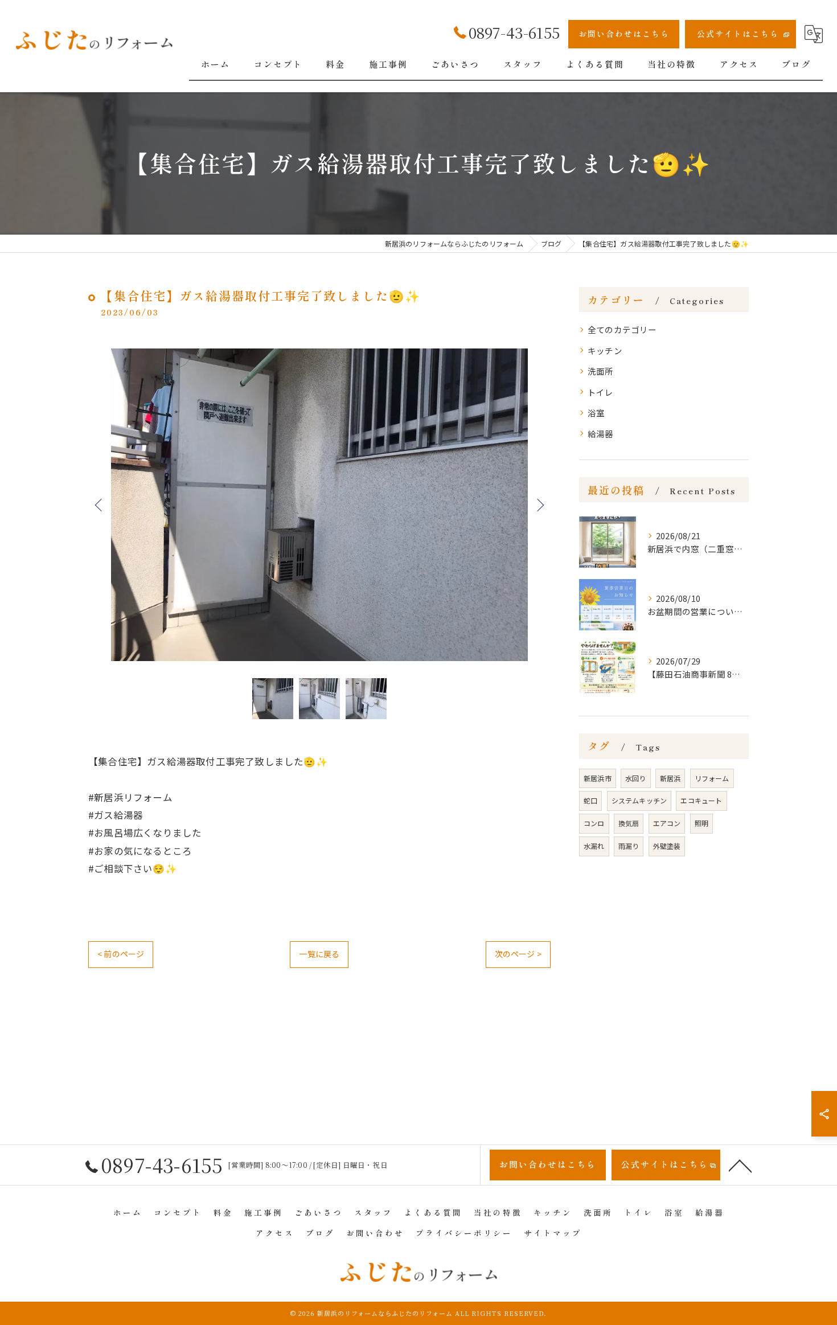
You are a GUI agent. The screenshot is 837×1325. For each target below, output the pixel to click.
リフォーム (712, 778)
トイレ (601, 392)
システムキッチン (639, 800)
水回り (635, 778)
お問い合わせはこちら (624, 33)
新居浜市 (598, 778)
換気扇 (628, 823)
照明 (701, 823)
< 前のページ (120, 953)
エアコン (667, 823)
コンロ (594, 823)
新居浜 (670, 778)
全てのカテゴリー (622, 329)
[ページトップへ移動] (740, 1165)
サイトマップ (553, 1232)
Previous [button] (99, 504)
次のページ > (518, 953)
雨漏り (628, 846)
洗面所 (601, 371)
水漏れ (594, 846)
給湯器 (601, 434)
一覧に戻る (319, 953)
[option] (319, 504)
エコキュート (701, 800)
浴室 (596, 413)
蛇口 (590, 800)
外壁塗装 (667, 846)
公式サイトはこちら (738, 33)
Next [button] (539, 504)
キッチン (605, 350)
